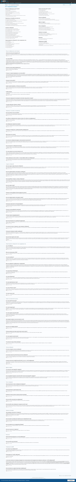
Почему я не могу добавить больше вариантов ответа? (13, 31)
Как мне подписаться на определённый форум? (45, 34)
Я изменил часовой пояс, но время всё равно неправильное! (13, 21)
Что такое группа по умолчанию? (43, 14)
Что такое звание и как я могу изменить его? (11, 24)
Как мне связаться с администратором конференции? (46, 45)
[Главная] (38, 1)
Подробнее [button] (27, 480)
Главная (4, 2)
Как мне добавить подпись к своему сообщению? (12, 30)
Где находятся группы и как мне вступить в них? (45, 12)
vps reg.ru (44, 478)
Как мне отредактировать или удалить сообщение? (12, 29)
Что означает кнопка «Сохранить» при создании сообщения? (13, 36)
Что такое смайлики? (8, 42)
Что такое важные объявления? (9, 44)
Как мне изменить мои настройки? (10, 19)
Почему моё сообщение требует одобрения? (11, 37)
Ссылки (1, 3)
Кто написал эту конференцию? (43, 42)
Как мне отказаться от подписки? (43, 35)
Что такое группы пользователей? (43, 11)
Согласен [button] (71, 480)
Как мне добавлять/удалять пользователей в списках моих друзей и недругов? (49, 23)
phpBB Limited (31, 449)
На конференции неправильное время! (10, 20)
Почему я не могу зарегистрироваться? (10, 11)
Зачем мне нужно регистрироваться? (10, 9)
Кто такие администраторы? (42, 9)
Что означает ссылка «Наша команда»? (44, 15)
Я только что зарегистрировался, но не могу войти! (12, 12)
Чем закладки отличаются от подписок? (44, 33)
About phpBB (19, 450)
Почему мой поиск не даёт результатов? (44, 27)
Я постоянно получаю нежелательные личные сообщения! (47, 19)
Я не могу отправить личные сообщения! (44, 18)
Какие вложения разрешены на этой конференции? (46, 38)
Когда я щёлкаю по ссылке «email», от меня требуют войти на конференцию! (15, 25)
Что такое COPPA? (7, 10)
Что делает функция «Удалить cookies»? (10, 16)
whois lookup (57, 461)
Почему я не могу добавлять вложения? (10, 34)
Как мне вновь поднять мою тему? (10, 38)
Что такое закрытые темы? (9, 46)
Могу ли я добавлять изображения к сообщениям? (12, 43)
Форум (8, 2)
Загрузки (12, 2)
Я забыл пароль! (7, 14)
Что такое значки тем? (8, 47)
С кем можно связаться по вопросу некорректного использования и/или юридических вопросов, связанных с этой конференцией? (54, 44)
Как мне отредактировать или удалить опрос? (11, 32)
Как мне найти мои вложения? (43, 39)
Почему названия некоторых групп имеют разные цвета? (46, 13)
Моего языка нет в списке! (9, 22)
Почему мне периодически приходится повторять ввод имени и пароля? (15, 15)
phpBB (52, 136)
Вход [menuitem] (73, 3)
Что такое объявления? (8, 45)
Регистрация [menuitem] (74, 3)
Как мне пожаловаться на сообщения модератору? (12, 35)
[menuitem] (71, 3)
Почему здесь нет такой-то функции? (44, 43)
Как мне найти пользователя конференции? (45, 29)
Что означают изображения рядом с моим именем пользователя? (14, 23)
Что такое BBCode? (8, 41)
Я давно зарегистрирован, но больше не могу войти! (12, 13)
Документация (18, 2)
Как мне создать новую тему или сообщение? (11, 28)
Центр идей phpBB (50, 455)
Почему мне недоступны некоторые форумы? (11, 33)
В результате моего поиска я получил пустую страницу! (46, 28)
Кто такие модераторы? (42, 10)
